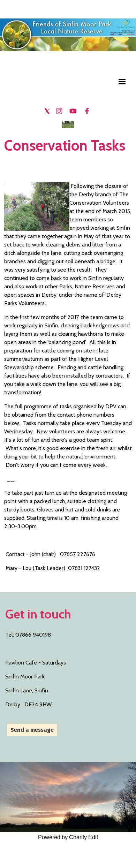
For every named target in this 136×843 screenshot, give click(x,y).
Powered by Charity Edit (68, 837)
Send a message (32, 730)
